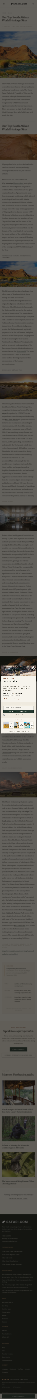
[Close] (33, 668)
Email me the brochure (18, 711)
